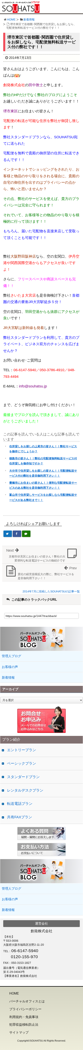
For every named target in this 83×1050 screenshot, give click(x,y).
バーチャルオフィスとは (27, 1001)
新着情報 (29, 19)
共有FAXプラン (19, 817)
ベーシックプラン (21, 763)
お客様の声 (10, 667)
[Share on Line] (26, 534)
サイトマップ (19, 1032)
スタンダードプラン (23, 777)
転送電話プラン (19, 804)
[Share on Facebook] (17, 534)
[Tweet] (7, 534)
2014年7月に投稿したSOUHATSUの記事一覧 (51, 591)
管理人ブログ (11, 656)
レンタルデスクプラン (25, 790)
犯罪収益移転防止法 (23, 1024)
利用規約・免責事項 (23, 1017)
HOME (11, 19)
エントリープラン (21, 750)
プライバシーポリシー (25, 1009)
